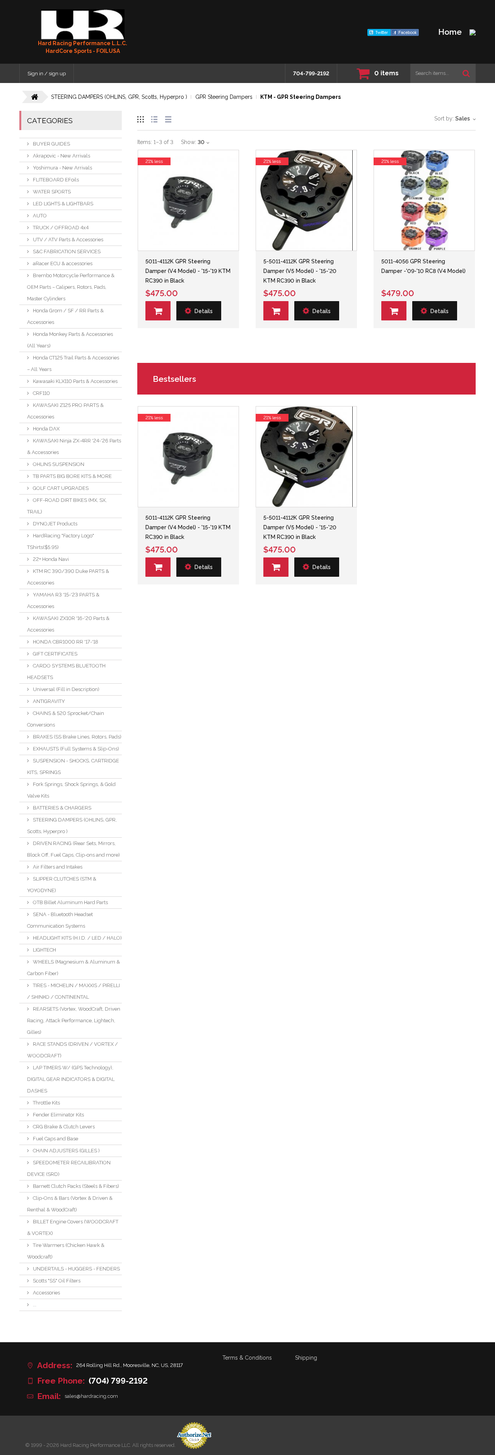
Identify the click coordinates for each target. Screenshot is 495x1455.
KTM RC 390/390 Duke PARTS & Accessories (68, 577)
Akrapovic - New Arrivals (61, 156)
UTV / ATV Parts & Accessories (68, 239)
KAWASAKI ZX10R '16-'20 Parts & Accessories (68, 624)
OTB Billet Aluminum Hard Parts (70, 902)
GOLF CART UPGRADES (61, 488)
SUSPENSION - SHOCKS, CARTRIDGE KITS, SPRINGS (73, 766)
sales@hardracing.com (91, 1396)
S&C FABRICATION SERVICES (67, 251)
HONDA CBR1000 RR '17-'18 (65, 642)
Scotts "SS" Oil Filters (56, 1281)
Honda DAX (46, 429)
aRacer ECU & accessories (62, 263)
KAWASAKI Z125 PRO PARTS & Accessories (65, 411)
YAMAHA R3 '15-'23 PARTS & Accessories (63, 600)
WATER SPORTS (52, 192)
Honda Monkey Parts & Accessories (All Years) (70, 340)
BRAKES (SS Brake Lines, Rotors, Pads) (77, 737)
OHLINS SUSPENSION (58, 464)
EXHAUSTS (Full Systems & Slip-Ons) (76, 749)
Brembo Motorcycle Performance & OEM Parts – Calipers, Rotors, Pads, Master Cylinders (70, 287)
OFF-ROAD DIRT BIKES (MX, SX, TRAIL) (67, 506)
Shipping (306, 1358)
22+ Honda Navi (51, 559)
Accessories (46, 1293)
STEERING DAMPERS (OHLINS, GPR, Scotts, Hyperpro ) (72, 825)
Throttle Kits (46, 1103)
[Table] (168, 118)
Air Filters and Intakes (57, 867)
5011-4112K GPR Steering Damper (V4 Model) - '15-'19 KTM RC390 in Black (187, 271)
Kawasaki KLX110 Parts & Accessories (75, 381)
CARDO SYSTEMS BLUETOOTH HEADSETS (66, 671)
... (34, 1305)
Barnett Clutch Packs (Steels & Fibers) (76, 1186)
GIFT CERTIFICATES (55, 654)
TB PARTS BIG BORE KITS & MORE (72, 476)
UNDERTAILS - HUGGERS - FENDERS (76, 1269)
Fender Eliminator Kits (58, 1115)
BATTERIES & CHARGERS (62, 808)
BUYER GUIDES (51, 144)
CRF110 (41, 393)
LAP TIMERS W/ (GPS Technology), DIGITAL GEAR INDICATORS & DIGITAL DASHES (70, 1079)
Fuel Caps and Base (55, 1139)
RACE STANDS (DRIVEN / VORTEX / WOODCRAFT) (72, 1050)
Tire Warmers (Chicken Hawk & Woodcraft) (65, 1251)
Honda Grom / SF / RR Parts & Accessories (65, 316)
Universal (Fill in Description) (66, 689)
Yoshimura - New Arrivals (62, 168)
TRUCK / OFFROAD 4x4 (61, 227)
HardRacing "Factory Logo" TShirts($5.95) (60, 541)
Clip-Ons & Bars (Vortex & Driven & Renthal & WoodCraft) (70, 1204)
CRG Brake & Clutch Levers (64, 1127)
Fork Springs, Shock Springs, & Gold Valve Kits (71, 790)
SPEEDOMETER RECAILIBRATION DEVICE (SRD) (69, 1168)
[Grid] (140, 118)
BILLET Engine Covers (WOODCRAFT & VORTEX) (72, 1227)
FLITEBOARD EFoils (56, 180)
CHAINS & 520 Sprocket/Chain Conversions (65, 719)
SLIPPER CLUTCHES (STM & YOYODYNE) (61, 884)
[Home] (83, 24)
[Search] (466, 73)
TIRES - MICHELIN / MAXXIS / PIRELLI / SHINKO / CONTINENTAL (73, 991)
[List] (154, 118)
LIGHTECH (44, 950)
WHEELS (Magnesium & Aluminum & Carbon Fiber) (73, 967)
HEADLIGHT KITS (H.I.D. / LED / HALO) (77, 938)
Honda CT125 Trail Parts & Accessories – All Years (73, 363)
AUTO (40, 216)
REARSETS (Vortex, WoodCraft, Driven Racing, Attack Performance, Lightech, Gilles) (73, 1020)
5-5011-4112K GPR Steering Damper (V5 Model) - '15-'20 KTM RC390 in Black (299, 271)
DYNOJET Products (55, 524)
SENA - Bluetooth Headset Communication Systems (60, 920)
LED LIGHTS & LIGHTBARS (63, 204)
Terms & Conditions (247, 1358)
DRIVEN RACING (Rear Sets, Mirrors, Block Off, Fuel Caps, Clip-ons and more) (73, 849)
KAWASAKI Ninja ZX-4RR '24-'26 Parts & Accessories (74, 446)
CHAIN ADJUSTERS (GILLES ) (66, 1150)
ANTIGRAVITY (49, 701)
